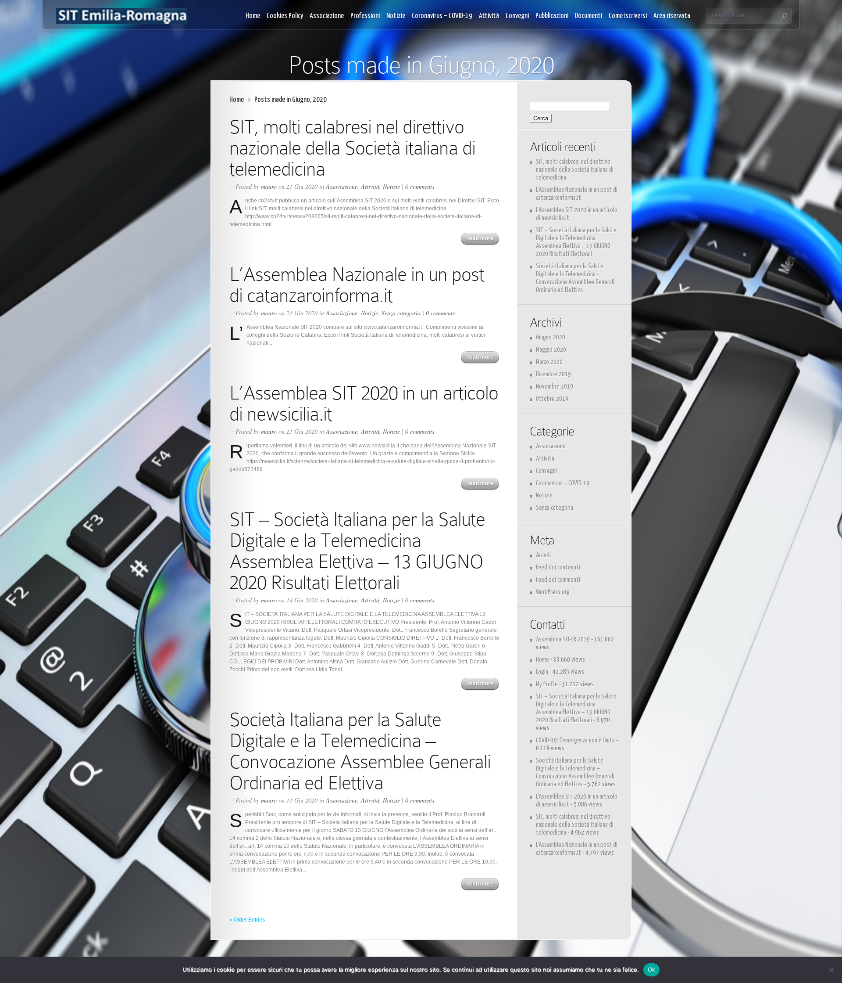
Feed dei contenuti (558, 567)
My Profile (547, 684)
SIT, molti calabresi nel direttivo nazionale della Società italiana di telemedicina (352, 148)
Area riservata (671, 16)
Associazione (327, 16)
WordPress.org (553, 592)
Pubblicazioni (551, 16)
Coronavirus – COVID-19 (442, 16)
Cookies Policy (285, 16)
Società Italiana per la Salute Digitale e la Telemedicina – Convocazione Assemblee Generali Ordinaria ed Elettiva (360, 751)
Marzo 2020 (549, 362)
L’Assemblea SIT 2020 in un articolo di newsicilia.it (363, 403)
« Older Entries (247, 920)
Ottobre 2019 (552, 399)
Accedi (543, 555)
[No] (831, 969)
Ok (652, 969)
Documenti (588, 16)
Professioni (365, 16)
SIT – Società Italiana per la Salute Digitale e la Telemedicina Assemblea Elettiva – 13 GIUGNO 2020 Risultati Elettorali (357, 550)
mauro (269, 186)
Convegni (517, 16)
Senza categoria (401, 313)
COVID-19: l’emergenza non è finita (575, 740)
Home (253, 16)
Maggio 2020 (551, 349)
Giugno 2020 (550, 337)
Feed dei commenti (558, 579)
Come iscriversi (628, 16)
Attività (489, 16)
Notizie (395, 16)
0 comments (419, 186)
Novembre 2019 (554, 386)
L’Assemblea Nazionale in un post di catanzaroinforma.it (356, 284)
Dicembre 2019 (553, 374)
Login (542, 672)
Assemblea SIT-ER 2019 (563, 639)
